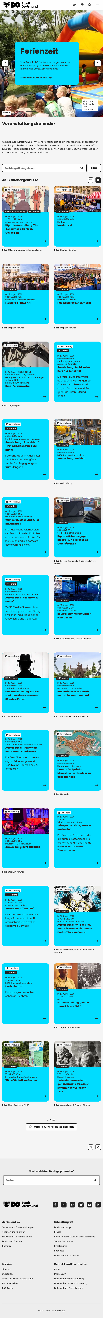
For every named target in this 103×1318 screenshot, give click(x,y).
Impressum (60, 1273)
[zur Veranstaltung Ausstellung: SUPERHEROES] (25, 838)
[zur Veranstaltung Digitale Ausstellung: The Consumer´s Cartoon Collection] (25, 216)
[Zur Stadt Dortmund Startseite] (20, 5)
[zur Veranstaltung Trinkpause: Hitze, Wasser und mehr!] (77, 838)
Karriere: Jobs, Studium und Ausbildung (74, 1236)
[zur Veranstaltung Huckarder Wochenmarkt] (77, 294)
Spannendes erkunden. (34, 77)
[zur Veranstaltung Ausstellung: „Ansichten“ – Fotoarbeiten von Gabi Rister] (25, 449)
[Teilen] (98, 1147)
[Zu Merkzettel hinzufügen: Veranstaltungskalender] (90, 1147)
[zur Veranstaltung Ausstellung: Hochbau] (77, 449)
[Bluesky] (81, 1204)
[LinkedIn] (98, 1204)
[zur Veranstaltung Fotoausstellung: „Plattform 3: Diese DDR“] (77, 993)
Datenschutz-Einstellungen (68, 1288)
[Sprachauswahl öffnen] (74, 5)
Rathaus (6, 1246)
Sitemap (6, 1269)
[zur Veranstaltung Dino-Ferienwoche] (25, 372)
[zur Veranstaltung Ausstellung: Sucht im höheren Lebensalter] (77, 372)
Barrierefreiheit (10, 1283)
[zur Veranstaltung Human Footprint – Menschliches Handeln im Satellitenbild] (77, 760)
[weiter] (97, 63)
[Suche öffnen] (89, 5)
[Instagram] (64, 1204)
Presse (57, 1232)
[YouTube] (89, 1204)
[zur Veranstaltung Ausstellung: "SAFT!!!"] (25, 916)
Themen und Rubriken (13, 1232)
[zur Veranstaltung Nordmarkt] (77, 216)
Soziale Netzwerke (63, 1241)
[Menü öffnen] (97, 5)
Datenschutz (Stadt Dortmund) (70, 1283)
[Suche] (95, 1180)
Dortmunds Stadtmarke (66, 1255)
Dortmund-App (62, 1227)
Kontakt (58, 1269)
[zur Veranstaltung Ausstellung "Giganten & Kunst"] (25, 605)
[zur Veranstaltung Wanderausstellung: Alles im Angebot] (25, 527)
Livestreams (60, 1246)
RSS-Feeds (7, 1288)
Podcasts (59, 1250)
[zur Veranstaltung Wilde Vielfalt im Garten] (25, 1071)
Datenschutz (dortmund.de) (69, 1278)
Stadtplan (7, 1273)
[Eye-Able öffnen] (82, 5)
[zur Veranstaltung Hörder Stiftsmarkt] (25, 294)
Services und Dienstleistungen (18, 1227)
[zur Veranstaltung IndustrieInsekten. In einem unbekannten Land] (77, 682)
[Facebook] (55, 1204)
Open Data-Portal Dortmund (17, 1278)
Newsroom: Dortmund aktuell (17, 1236)
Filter (94, 167)
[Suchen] (81, 168)
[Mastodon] (72, 1204)
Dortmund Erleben (12, 1241)
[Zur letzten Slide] (5, 63)
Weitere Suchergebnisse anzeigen (54, 1126)
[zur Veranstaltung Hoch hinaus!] (25, 993)
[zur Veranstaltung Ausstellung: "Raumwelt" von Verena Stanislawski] (25, 760)
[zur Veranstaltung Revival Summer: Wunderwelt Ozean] (77, 605)
